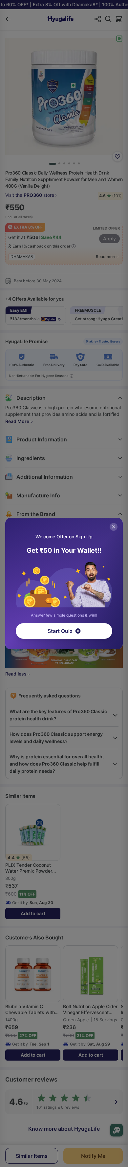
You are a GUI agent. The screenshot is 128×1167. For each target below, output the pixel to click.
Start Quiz (60, 631)
